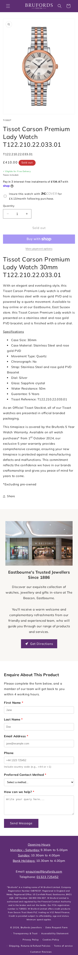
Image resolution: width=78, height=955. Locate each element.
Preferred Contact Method (25, 775)
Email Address (16, 736)
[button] (8, 6)
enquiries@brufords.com (44, 871)
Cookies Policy (51, 939)
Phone (9, 753)
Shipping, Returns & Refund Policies (29, 945)
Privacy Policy (31, 939)
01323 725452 (48, 877)
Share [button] (11, 496)
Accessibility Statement (54, 933)
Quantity (8, 205)
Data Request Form (56, 927)
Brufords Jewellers (31, 927)
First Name (13, 703)
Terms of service (63, 945)
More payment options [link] (39, 248)
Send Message (21, 823)
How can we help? (19, 792)
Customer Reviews (41, 951)
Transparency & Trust (25, 933)
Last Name (13, 719)
